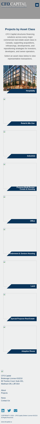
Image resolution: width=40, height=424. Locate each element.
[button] (37, 5)
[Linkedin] (3, 410)
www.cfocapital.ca (6, 422)
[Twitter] (9, 410)
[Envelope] (15, 410)
